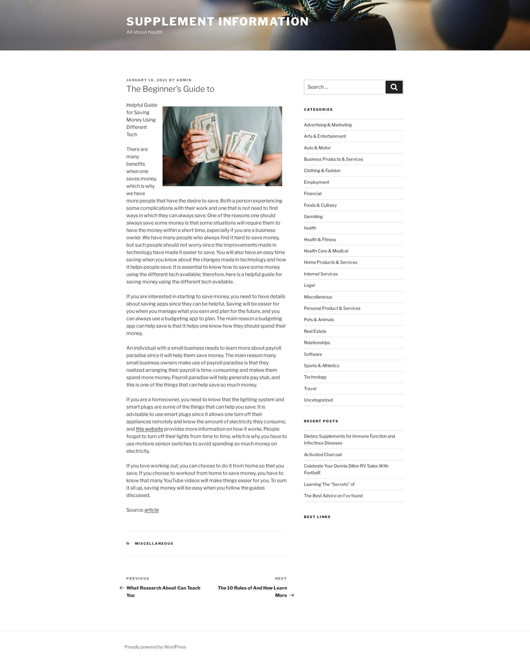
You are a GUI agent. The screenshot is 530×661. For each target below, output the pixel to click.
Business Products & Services (333, 159)
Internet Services (321, 273)
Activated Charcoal (323, 454)
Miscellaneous (154, 543)
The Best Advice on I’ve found (333, 495)
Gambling (313, 216)
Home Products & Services (330, 262)
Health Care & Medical (326, 250)
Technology (315, 376)
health (310, 227)
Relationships (317, 342)
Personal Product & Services (332, 308)
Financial (312, 193)
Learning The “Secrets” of (329, 484)
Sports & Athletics (321, 365)
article (151, 510)
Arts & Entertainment (325, 136)
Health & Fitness (320, 239)
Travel (310, 388)
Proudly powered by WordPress (155, 646)
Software (313, 354)
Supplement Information (217, 21)
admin (184, 80)
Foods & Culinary (320, 205)
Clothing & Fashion (322, 170)
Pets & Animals (319, 319)
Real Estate (315, 331)
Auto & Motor (317, 147)
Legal (309, 285)
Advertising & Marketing (328, 124)
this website (149, 429)
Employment (316, 182)
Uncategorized (318, 399)
